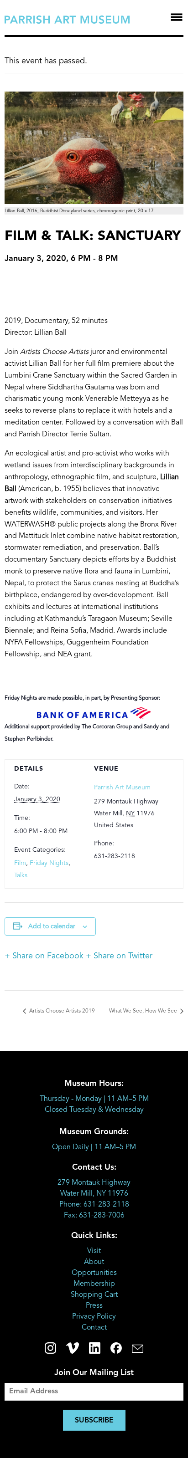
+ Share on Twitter (119, 956)
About (94, 1262)
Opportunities (94, 1273)
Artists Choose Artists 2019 (61, 1011)
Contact (94, 1327)
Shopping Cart (94, 1295)
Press (94, 1306)
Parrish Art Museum (122, 787)
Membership (94, 1284)
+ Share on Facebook (44, 956)
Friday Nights (49, 863)
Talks (20, 875)
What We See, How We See (143, 1011)
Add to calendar (51, 926)
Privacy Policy (94, 1316)
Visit (94, 1251)
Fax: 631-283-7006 (94, 1215)
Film (20, 863)
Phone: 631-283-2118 (94, 1204)
